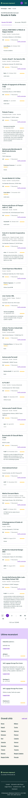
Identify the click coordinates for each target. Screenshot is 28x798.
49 (25, 615)
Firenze (16, 735)
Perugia (16, 757)
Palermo (3, 731)
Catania (16, 738)
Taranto (16, 750)
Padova (16, 746)
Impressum (14, 789)
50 (3, 619)
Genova (16, 731)
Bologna (3, 735)
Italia (9, 8)
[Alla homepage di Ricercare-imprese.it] (8, 3)
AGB (24, 786)
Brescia (3, 753)
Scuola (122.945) (7, 22)
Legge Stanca (8, 786)
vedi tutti (24, 718)
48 (20, 615)
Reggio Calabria (18, 753)
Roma (2, 723)
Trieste (3, 750)
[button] (21, 3)
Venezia (3, 742)
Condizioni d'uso (17, 786)
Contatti (8, 784)
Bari (2, 738)
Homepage (4, 8)
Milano (16, 723)
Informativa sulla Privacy (17, 784)
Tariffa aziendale (21, 41)
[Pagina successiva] (25, 618)
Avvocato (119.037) (20, 22)
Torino (16, 727)
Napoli (3, 727)
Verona (16, 742)
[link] (14, 41)
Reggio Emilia (5, 757)
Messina (3, 746)
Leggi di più (6, 648)
